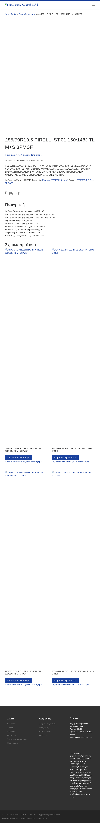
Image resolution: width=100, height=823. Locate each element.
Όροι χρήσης (12, 743)
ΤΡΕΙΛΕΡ (55, 180)
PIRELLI (89, 180)
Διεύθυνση (43, 735)
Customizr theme (41, 818)
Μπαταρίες (11, 735)
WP (17, 818)
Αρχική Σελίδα (11, 14)
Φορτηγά (31, 14)
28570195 (81, 180)
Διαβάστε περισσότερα (18, 457)
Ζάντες (10, 728)
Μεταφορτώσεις (45, 732)
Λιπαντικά (11, 732)
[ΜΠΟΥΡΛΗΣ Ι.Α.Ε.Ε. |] (21, 4)
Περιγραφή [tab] (13, 193)
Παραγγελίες (44, 728)
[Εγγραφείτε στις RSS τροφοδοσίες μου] (97, 815)
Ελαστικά (22, 14)
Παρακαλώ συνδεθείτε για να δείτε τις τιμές (23, 155)
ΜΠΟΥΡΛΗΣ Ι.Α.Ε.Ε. (18, 815)
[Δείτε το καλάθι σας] (87, 5)
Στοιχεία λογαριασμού (47, 724)
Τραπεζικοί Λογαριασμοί (17, 739)
